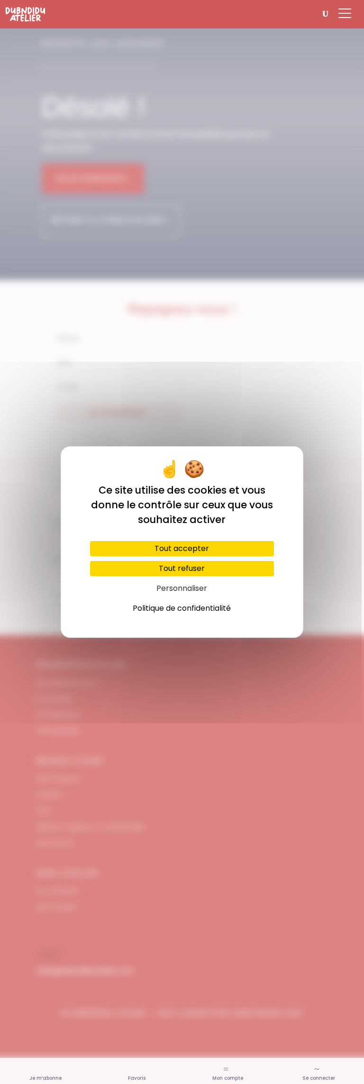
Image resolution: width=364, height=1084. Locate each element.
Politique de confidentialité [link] (182, 608)
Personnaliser (181, 588)
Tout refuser (182, 568)
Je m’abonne (45, 1078)
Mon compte (227, 1078)
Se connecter (318, 1078)
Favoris (137, 1078)
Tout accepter (182, 548)
